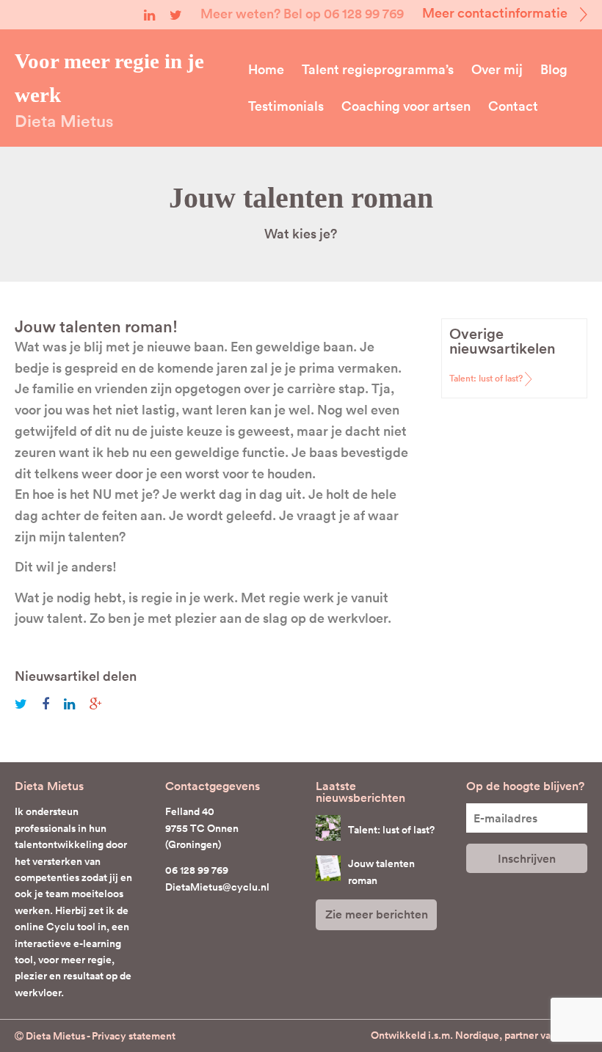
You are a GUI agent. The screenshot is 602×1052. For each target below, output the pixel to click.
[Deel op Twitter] (26, 703)
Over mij (497, 69)
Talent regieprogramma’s (378, 69)
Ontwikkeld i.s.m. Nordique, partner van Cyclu (479, 1035)
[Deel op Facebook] (51, 703)
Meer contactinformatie (496, 12)
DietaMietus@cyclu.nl (217, 887)
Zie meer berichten (376, 914)
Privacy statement (133, 1036)
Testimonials (286, 106)
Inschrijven (527, 858)
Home (266, 69)
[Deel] (96, 703)
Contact (513, 106)
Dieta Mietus (64, 120)
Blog (553, 69)
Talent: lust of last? (486, 378)
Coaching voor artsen (406, 106)
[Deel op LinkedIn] (75, 703)
